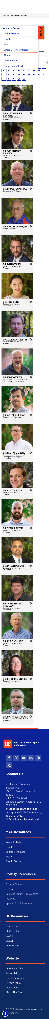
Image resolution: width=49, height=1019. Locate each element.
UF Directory (12, 945)
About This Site (14, 992)
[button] (17, 103)
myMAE (10, 856)
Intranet (10, 898)
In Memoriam (11, 60)
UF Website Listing (16, 968)
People (9, 847)
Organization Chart (13, 66)
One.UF (10, 940)
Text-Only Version (15, 978)
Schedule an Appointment (23, 808)
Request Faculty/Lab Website (22, 893)
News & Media (14, 842)
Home (6, 15)
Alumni (7, 55)
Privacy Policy (13, 982)
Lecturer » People (11, 28)
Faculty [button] (8, 39)
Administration (11, 33)
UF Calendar (12, 931)
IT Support (11, 889)
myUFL (9, 936)
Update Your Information (19, 903)
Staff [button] (6, 44)
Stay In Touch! (13, 861)
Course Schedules (15, 851)
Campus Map (13, 926)
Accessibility (13, 973)
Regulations (12, 987)
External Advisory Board (16, 49)
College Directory (15, 884)
